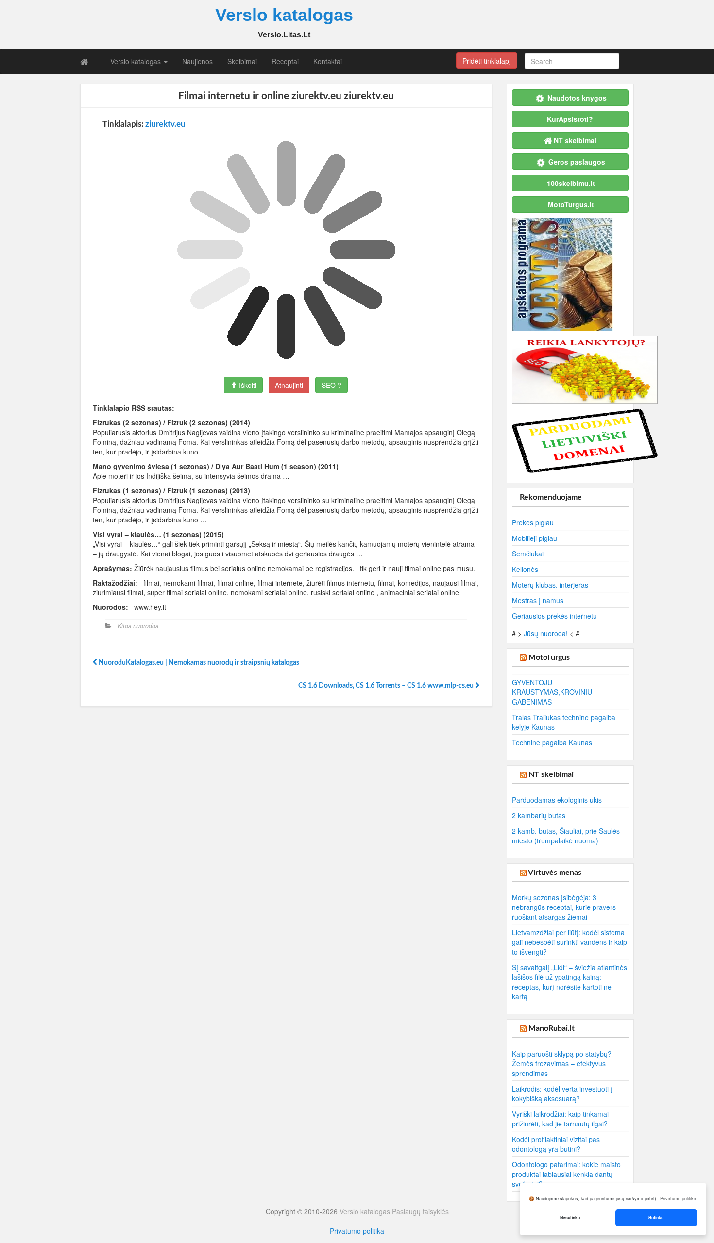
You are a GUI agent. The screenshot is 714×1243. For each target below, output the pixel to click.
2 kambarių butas (538, 815)
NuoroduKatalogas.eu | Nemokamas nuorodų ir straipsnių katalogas (198, 662)
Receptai (285, 61)
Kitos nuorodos (138, 626)
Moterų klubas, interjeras (550, 584)
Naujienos (197, 61)
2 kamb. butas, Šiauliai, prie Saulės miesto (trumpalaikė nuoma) (566, 835)
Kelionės (525, 569)
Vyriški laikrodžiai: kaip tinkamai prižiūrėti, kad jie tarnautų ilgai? (560, 1118)
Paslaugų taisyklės (420, 1211)
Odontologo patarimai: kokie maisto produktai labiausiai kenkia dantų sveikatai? (566, 1174)
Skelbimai (242, 61)
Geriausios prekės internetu (554, 616)
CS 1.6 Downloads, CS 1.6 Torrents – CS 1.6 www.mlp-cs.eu (386, 685)
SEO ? (331, 385)
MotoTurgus (549, 657)
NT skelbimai (551, 774)
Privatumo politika (357, 1231)
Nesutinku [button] (570, 1217)
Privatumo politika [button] (678, 1198)
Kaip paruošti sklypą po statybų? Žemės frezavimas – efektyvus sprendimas (562, 1063)
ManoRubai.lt (551, 1028)
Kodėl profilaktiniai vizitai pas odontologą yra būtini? (556, 1144)
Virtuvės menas (554, 872)
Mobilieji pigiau (534, 538)
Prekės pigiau (533, 522)
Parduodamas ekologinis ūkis (557, 800)
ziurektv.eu (165, 124)
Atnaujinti (289, 385)
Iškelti (246, 385)
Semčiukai (528, 553)
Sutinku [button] (655, 1217)
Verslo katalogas (136, 61)
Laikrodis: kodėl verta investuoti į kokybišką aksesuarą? (562, 1093)
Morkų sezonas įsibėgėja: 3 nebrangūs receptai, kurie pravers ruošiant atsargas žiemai (564, 907)
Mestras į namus (537, 600)
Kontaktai (327, 61)
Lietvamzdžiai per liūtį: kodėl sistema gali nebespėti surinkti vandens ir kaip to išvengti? (569, 942)
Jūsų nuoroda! (546, 633)
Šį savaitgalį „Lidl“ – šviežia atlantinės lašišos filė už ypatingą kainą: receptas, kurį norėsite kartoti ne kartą (569, 981)
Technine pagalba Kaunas (552, 742)
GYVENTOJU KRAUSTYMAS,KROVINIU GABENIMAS (552, 691)
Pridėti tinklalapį (486, 61)
